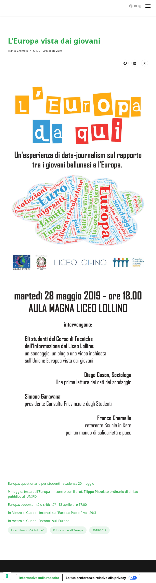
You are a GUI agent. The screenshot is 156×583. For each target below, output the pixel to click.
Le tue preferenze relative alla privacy (96, 578)
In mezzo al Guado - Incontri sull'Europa (38, 521)
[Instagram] (140, 6)
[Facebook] (130, 6)
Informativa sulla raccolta (39, 578)
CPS (35, 50)
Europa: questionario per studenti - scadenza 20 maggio (51, 483)
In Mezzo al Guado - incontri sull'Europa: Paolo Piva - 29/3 (52, 512)
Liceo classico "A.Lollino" (27, 530)
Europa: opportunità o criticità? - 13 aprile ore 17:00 (47, 504)
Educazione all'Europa (68, 530)
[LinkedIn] (134, 63)
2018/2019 (99, 530)
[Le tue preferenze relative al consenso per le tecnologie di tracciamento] (7, 576)
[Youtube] (135, 6)
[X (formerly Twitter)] (144, 63)
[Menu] (148, 6)
